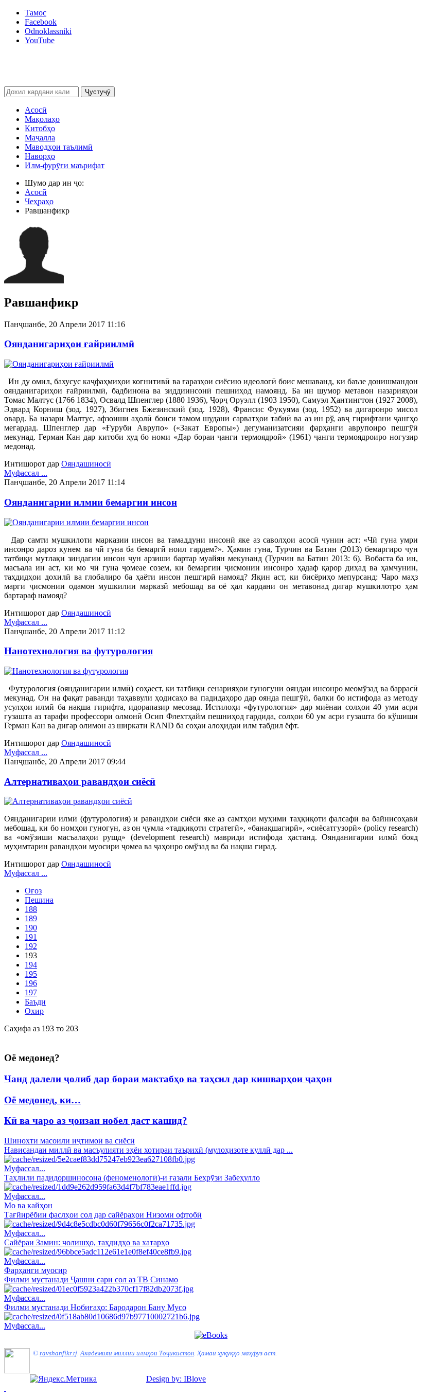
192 (31, 946)
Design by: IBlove (176, 1378)
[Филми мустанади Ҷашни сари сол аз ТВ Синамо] (99, 1288)
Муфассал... (24, 1168)
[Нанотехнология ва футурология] (66, 671)
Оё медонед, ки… (42, 1100)
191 (31, 937)
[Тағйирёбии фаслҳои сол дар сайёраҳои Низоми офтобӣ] (99, 1224)
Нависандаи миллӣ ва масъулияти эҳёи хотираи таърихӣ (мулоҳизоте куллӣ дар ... (148, 1149)
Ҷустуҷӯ (98, 92)
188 (31, 909)
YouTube (40, 40)
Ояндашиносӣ (86, 463)
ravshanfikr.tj (58, 1353)
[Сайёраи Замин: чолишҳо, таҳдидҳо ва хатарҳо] (97, 1251)
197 (31, 992)
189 (31, 918)
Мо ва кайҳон (28, 1205)
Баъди (35, 1001)
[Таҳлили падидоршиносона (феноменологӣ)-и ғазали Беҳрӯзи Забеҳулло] (97, 1187)
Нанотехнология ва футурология (78, 651)
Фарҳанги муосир (35, 1270)
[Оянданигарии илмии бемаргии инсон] (76, 522)
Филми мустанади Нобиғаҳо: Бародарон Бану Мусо (95, 1307)
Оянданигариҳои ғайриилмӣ (69, 343)
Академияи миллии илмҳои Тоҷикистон (137, 1353)
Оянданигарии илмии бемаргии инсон (90, 502)
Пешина (39, 899)
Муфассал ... (25, 473)
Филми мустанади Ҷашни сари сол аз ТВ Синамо (91, 1279)
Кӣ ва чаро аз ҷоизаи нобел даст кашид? (95, 1120)
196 (31, 983)
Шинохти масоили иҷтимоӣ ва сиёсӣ (69, 1140)
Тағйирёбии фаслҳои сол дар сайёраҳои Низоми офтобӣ (103, 1214)
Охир (34, 1011)
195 (31, 974)
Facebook (41, 21)
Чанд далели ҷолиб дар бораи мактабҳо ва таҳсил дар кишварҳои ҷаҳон (168, 1078)
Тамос (35, 12)
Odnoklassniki (48, 31)
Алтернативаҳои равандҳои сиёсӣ (79, 781)
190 (31, 927)
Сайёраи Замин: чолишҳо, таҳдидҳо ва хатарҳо (86, 1242)
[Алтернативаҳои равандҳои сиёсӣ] (68, 801)
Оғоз (33, 890)
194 (31, 964)
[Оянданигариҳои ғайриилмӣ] (59, 364)
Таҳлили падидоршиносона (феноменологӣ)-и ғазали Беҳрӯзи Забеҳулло (132, 1177)
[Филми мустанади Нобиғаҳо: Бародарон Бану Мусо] (102, 1316)
